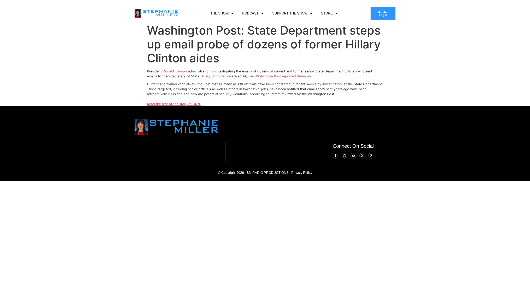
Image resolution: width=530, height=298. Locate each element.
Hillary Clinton (211, 76)
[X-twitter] (362, 156)
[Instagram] (344, 156)
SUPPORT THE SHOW (289, 13)
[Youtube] (353, 156)
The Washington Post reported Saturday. (280, 76)
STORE (327, 13)
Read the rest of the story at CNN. (174, 104)
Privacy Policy (301, 172)
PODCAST (250, 13)
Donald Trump (174, 71)
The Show (220, 13)
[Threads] (371, 156)
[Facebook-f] (335, 156)
